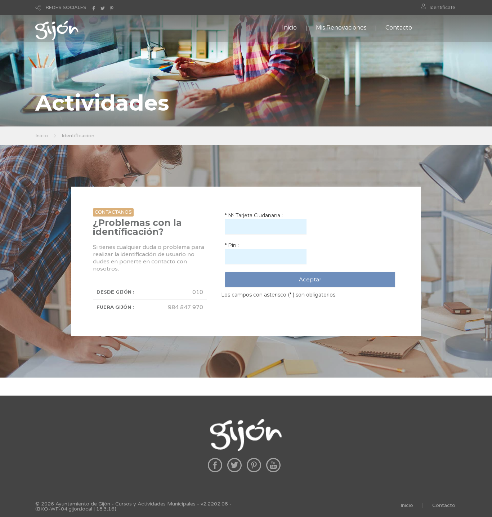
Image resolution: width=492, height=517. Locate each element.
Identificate (442, 7)
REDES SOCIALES (66, 7)
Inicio (289, 27)
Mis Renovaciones (341, 27)
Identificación (78, 136)
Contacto (398, 27)
